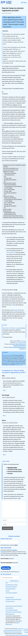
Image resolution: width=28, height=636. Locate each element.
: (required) (9, 562)
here (18, 571)
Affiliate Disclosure (10, 614)
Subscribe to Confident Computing (12, 328)
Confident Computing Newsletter (13, 599)
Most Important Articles (11, 586)
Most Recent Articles (10, 588)
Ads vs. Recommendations (12, 610)
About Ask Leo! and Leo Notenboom (14, 606)
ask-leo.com (23, 341)
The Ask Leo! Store (10, 601)
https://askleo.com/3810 (20, 342)
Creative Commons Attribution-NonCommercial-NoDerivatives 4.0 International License (13, 630)
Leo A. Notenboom (7, 13)
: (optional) (7, 558)
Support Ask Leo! (14, 580)
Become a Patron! (10, 597)
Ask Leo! (4, 361)
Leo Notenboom (8, 355)
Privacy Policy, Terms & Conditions (14, 612)
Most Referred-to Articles (12, 584)
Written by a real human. (14, 536)
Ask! (7, 582)
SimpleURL (17, 310)
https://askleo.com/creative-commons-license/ (17, 635)
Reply (4, 390)
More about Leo (19, 364)
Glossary (8, 590)
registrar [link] (15, 105)
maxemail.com (10, 252)
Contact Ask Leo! (9, 608)
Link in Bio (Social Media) (11, 592)
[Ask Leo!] (7, 2)
